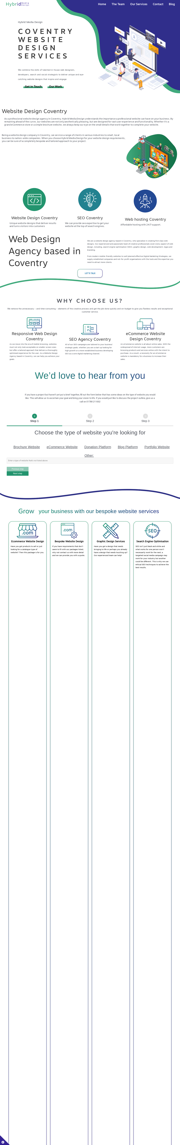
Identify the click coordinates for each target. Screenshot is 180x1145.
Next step (17, 473)
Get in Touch (33, 87)
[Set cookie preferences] (5, 1140)
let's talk (90, 273)
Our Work (55, 87)
